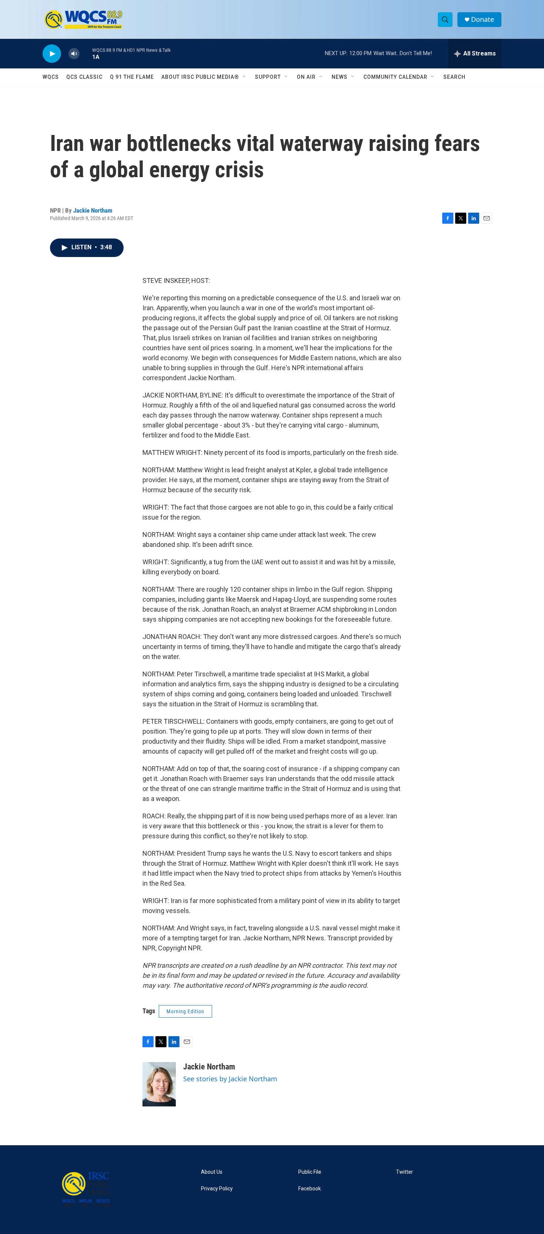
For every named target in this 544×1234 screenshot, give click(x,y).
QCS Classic (84, 77)
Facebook (309, 1188)
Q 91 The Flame (132, 77)
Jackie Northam (93, 210)
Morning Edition (185, 1011)
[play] (52, 54)
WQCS (51, 77)
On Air (306, 77)
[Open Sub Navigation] (245, 77)
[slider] (86, 53)
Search (454, 77)
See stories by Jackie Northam (230, 1078)
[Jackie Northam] (159, 1084)
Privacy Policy (217, 1188)
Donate (482, 19)
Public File (309, 1172)
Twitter (404, 1172)
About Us (211, 1172)
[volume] (74, 53)
